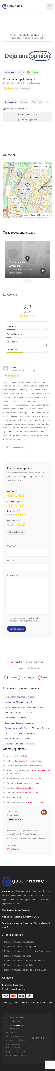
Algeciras (32, 697)
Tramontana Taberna (14, 723)
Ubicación (36, 102)
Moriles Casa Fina (25, 788)
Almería (22, 718)
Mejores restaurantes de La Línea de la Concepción (27, 951)
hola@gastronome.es (16, 989)
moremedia (15, 1025)
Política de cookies (44, 1002)
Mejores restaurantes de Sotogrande (20, 946)
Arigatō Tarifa (21, 756)
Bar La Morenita (12, 738)
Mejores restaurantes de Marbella (18, 965)
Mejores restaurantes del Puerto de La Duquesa (25, 960)
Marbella (26, 738)
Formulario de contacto (12, 985)
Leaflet (26, 215)
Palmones (33, 744)
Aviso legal (7, 1002)
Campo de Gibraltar (36, 707)
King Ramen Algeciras (15, 697)
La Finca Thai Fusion (14, 733)
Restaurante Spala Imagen (27, 783)
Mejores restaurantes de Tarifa (17, 956)
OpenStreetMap (36, 215)
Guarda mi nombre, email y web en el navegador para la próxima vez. (26, 619)
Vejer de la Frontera (40, 728)
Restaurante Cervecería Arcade (28, 761)
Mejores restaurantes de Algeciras (19, 942)
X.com (13, 845)
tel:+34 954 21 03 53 (28, 114)
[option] (27, 259)
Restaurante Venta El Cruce (17, 728)
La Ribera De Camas (34, 802)
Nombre (11, 546)
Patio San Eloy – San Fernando (28, 765)
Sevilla (21, 72)
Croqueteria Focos (24, 797)
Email (10, 560)
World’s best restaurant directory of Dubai (20, 917)
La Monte (36, 778)
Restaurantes (9, 72)
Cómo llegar (42, 166)
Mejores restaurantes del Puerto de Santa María (25, 970)
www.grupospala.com (29, 120)
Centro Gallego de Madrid (26, 793)
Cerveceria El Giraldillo (15, 744)
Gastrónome (13, 815)
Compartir (13, 677)
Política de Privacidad (24, 1002)
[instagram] (47, 1038)
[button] (8, 187)
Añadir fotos (17, 532)
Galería (24, 102)
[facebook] (42, 1038)
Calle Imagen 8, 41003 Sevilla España (22, 83)
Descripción (10, 102)
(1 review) (25, 89)
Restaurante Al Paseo (14, 702)
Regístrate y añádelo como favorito (29, 662)
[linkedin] (37, 1038)
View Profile (14, 819)
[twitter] (33, 1038)
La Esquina (10, 707)
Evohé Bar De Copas (14, 712)
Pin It (45, 677)
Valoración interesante (17, 447)
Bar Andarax (10, 718)
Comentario (13, 575)
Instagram (15, 849)
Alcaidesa (31, 733)
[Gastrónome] (12, 6)
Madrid (30, 702)
